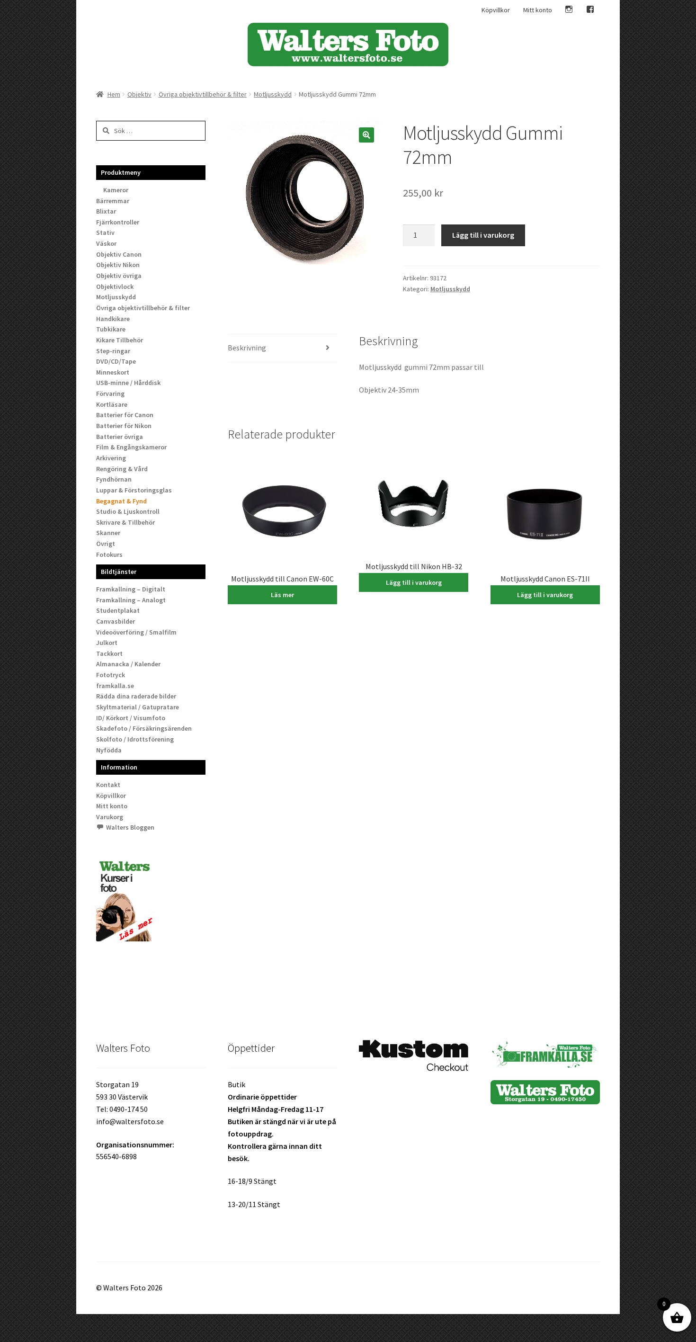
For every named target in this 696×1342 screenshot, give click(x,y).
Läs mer (282, 594)
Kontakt (108, 784)
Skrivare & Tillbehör (125, 522)
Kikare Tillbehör (119, 340)
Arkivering (111, 458)
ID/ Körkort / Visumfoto (130, 718)
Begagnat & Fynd (121, 501)
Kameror (115, 190)
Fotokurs (109, 554)
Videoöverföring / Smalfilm (136, 632)
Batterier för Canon (124, 415)
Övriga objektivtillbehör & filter (203, 94)
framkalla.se (115, 685)
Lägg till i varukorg (483, 235)
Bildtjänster (118, 571)
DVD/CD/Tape (116, 361)
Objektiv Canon (119, 254)
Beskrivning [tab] (247, 347)
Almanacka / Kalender (128, 664)
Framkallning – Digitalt (130, 589)
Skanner (108, 532)
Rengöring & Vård (122, 469)
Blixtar (106, 211)
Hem (113, 94)
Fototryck (110, 675)
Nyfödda (109, 750)
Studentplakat (118, 610)
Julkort (106, 642)
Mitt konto (537, 10)
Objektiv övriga (119, 275)
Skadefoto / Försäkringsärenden (144, 728)
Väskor (106, 243)
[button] (366, 135)
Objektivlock (115, 286)
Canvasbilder (115, 621)
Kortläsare (111, 404)
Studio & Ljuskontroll (128, 511)
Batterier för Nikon (124, 425)
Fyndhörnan (114, 479)
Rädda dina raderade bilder (136, 696)
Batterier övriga (119, 436)
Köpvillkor (496, 10)
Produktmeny (121, 172)
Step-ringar (113, 351)
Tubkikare (110, 329)
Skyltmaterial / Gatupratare (137, 707)
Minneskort (112, 372)
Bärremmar (112, 201)
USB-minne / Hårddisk (128, 382)
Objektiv (139, 94)
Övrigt (105, 543)
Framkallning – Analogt (131, 600)
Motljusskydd (273, 94)
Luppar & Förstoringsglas (134, 490)
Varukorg (109, 817)
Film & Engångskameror (131, 447)
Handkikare (113, 318)
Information (119, 767)
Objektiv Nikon (118, 264)
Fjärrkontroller (117, 222)
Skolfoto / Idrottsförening (135, 739)
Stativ (105, 232)
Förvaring (110, 393)
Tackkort (109, 653)
